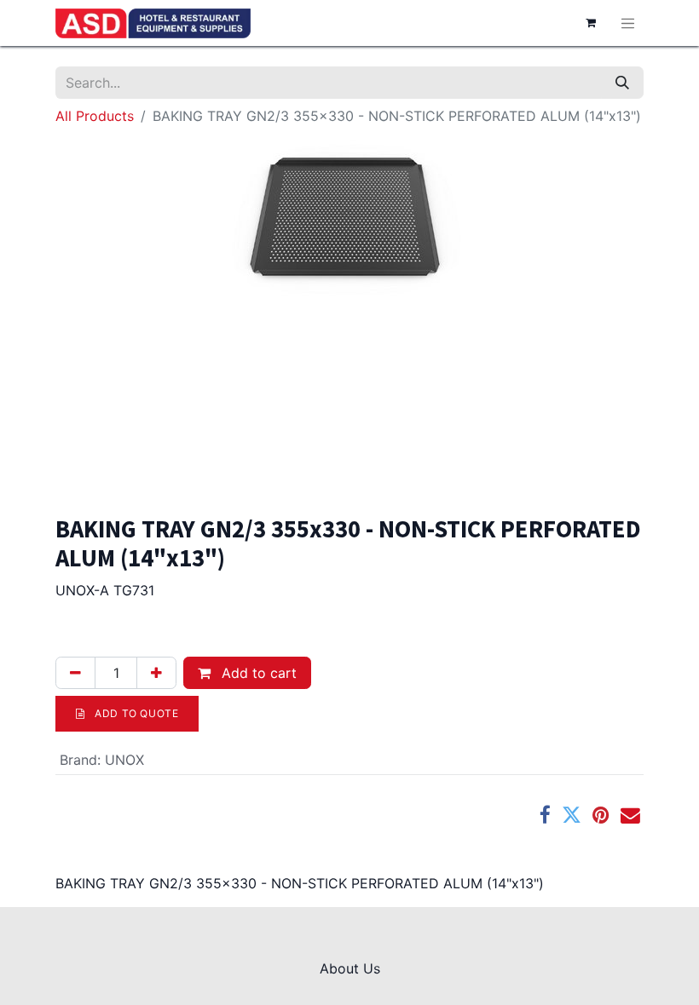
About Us (350, 968)
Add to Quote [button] (135, 713)
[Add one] (156, 673)
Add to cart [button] (257, 672)
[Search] (622, 82)
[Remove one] (75, 673)
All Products (94, 115)
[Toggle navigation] (628, 23)
